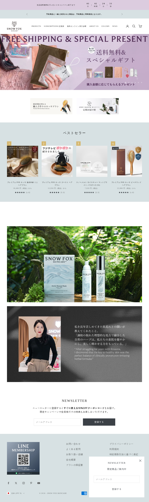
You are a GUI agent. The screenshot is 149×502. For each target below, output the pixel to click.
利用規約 (114, 448)
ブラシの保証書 (74, 464)
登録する (116, 489)
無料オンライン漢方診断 (76, 26)
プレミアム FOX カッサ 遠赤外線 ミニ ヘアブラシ (22, 182)
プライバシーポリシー (121, 442)
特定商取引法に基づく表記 (123, 453)
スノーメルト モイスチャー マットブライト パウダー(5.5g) (91, 182)
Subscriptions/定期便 (54, 26)
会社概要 (71, 458)
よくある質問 (73, 448)
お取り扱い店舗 (74, 453)
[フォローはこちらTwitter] (16, 481)
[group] (74, 61)
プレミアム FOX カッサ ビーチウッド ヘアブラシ (126, 182)
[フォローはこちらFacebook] (8, 481)
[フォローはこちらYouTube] (38, 481)
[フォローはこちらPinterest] (31, 481)
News (114, 26)
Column (105, 26)
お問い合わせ (73, 442)
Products (36, 26)
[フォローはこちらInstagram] (23, 481)
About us (94, 26)
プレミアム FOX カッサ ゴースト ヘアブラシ (57, 182)
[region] (74, 61)
